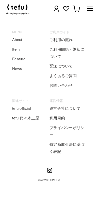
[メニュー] (88, 9)
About (17, 40)
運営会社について (65, 108)
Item (16, 49)
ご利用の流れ (61, 40)
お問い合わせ (61, 85)
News (17, 68)
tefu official (21, 108)
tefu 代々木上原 (25, 118)
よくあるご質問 (63, 76)
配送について (61, 66)
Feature (18, 59)
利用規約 (57, 118)
